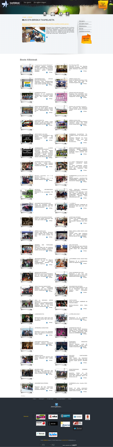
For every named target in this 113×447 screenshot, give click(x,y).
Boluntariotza (83, 26)
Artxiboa (23, 396)
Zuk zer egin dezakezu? (61, 398)
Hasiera (24, 17)
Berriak (81, 28)
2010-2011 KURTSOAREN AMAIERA (78, 356)
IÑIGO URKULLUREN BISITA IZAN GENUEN (78, 231)
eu (110, 4)
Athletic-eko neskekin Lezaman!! (77, 106)
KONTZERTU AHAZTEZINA (42, 341)
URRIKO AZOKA (39, 355)
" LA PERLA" (72, 203)
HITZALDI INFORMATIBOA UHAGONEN (44, 190)
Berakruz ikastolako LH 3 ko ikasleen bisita (44, 176)
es (110, 1)
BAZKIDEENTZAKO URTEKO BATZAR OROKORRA (44, 79)
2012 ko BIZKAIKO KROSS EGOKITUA (44, 301)
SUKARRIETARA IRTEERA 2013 (43, 203)
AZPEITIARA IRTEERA (75, 217)
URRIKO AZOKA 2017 (74, 78)
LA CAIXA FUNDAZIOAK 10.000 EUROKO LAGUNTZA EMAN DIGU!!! (78, 163)
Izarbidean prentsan (84, 31)
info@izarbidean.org (71, 440)
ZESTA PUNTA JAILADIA (41, 134)
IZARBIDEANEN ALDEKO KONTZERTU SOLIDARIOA (44, 148)
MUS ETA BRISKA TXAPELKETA (38, 20)
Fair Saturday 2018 (74, 65)
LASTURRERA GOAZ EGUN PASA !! (78, 259)
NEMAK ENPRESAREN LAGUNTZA (78, 148)
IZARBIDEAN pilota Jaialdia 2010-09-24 (78, 384)
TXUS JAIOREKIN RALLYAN (76, 272)
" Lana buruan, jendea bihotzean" (44, 65)
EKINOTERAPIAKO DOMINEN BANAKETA (78, 370)
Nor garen (82, 21)
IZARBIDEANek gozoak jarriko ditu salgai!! (78, 176)
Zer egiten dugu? (50, 398)
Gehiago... (51, 72)
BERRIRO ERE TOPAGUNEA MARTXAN (44, 245)
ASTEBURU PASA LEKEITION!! (43, 161)
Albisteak (30, 17)
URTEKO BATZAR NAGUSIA (76, 92)
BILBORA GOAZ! (39, 369)
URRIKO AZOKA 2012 (40, 231)
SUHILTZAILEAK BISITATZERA (43, 286)
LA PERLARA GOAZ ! (74, 314)
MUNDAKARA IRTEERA (41, 272)
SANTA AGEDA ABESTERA (41, 106)
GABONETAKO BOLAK (75, 327)
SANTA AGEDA (73, 300)
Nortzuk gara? (41, 398)
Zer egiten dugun (83, 23)
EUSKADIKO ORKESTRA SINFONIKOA (78, 342)
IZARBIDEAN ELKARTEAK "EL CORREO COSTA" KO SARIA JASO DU (78, 135)
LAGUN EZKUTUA (39, 120)
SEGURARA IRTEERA (40, 258)
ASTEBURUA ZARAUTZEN (41, 327)
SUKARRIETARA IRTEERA (76, 286)
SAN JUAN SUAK (73, 244)
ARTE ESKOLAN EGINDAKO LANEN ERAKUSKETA (78, 190)
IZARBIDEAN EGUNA (40, 92)
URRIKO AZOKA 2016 (74, 120)
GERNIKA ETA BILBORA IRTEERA (43, 217)
